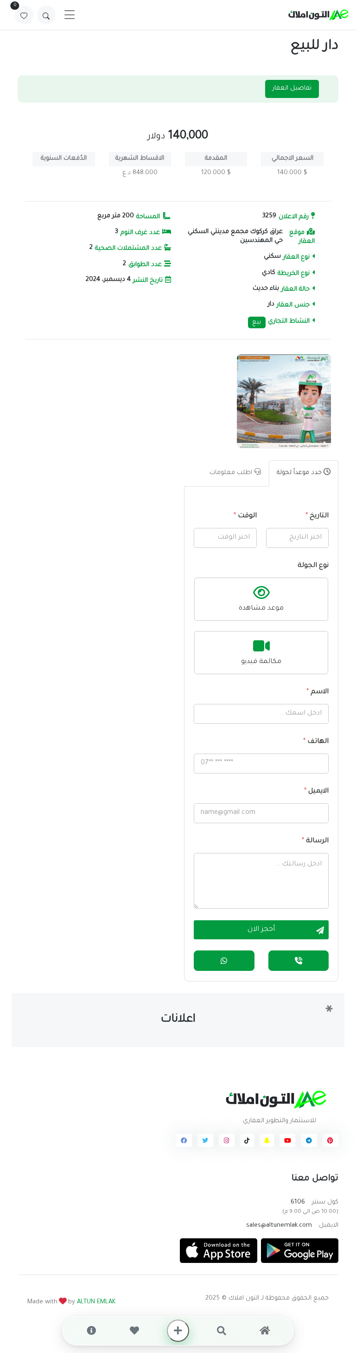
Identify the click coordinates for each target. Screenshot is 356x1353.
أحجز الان (261, 930)
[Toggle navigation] (69, 15)
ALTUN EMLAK (96, 1302)
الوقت (244, 516)
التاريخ (317, 516)
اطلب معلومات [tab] (232, 472)
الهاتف (316, 742)
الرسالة (315, 841)
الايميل (316, 791)
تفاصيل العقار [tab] (292, 88)
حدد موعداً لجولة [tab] (300, 472)
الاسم (317, 692)
